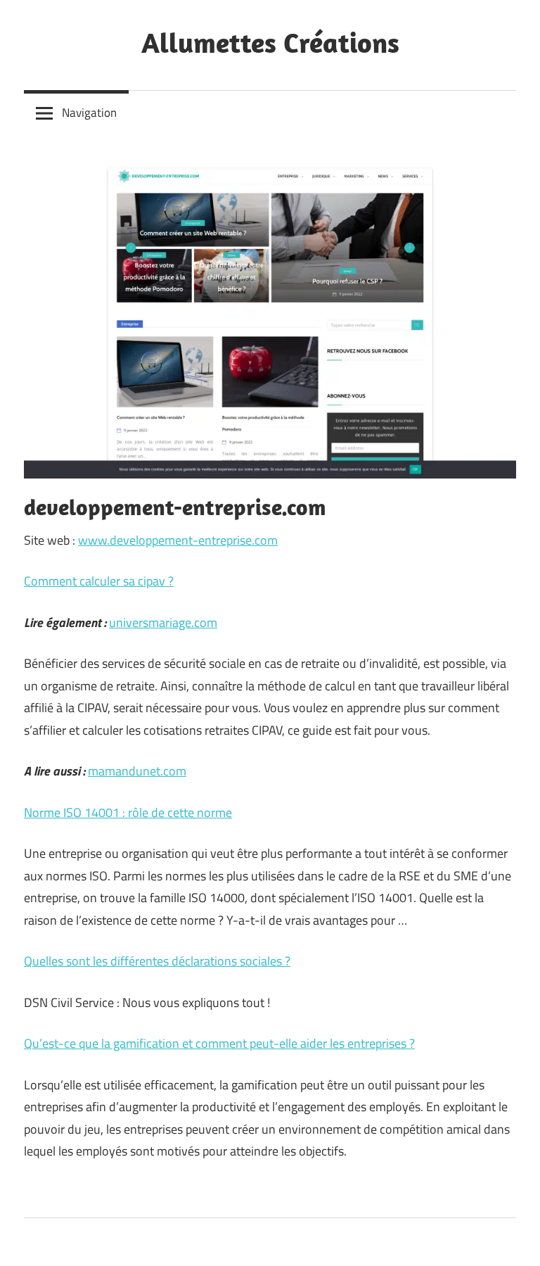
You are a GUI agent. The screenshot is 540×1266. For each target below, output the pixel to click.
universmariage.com (163, 622)
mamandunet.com (137, 770)
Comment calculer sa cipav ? (99, 580)
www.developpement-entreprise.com (178, 540)
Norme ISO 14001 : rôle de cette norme (128, 812)
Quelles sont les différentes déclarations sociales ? (157, 960)
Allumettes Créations (270, 42)
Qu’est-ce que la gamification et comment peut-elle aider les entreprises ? (219, 1043)
